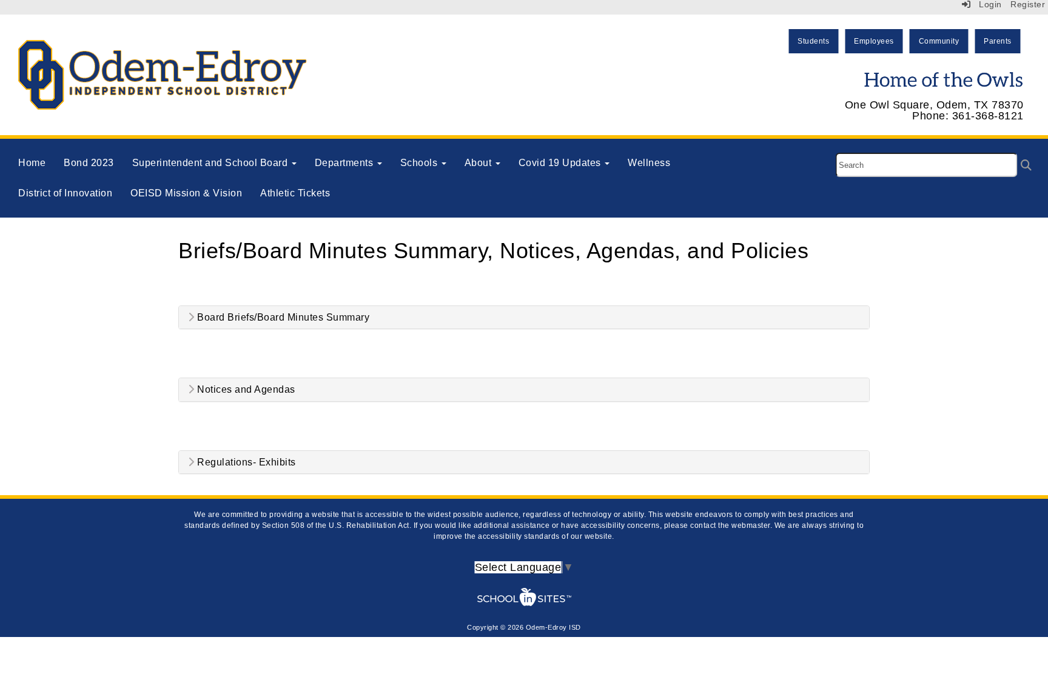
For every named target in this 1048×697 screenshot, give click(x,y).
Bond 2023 (89, 163)
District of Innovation (65, 193)
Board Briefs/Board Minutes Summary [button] (282, 317)
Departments (345, 163)
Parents (998, 41)
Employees (874, 41)
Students (813, 41)
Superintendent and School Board (211, 163)
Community (939, 41)
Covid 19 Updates (561, 163)
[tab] (524, 317)
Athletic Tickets (295, 193)
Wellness (649, 163)
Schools (420, 163)
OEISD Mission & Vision (186, 193)
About (479, 163)
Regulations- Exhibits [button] (245, 462)
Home (31, 163)
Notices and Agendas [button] (245, 389)
